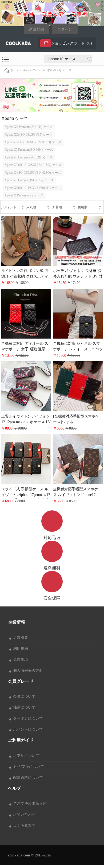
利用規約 (19, 649)
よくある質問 (23, 826)
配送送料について (27, 778)
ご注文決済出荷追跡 (29, 804)
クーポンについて (27, 718)
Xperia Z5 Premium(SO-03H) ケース (47, 70)
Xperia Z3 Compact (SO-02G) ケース (29, 180)
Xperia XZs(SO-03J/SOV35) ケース (29, 134)
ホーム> (16, 70)
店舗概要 (19, 638)
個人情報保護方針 (27, 671)
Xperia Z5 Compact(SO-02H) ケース (29, 157)
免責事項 (19, 660)
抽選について (23, 707)
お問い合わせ (23, 815)
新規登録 (36, 29)
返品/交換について (27, 767)
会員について (23, 697)
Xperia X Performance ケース (24, 195)
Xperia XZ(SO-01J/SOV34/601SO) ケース (33, 188)
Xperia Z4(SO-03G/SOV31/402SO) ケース (33, 172)
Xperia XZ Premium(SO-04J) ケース (29, 127)
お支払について (25, 756)
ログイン (64, 29)
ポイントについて (27, 729)
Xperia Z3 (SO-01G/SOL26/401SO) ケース (33, 165)
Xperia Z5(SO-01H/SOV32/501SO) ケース (33, 142)
